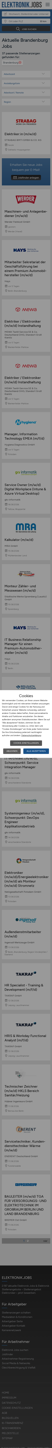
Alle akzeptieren (36, 751)
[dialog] (26, 724)
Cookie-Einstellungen (26, 743)
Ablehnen (12, 751)
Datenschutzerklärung (31, 735)
